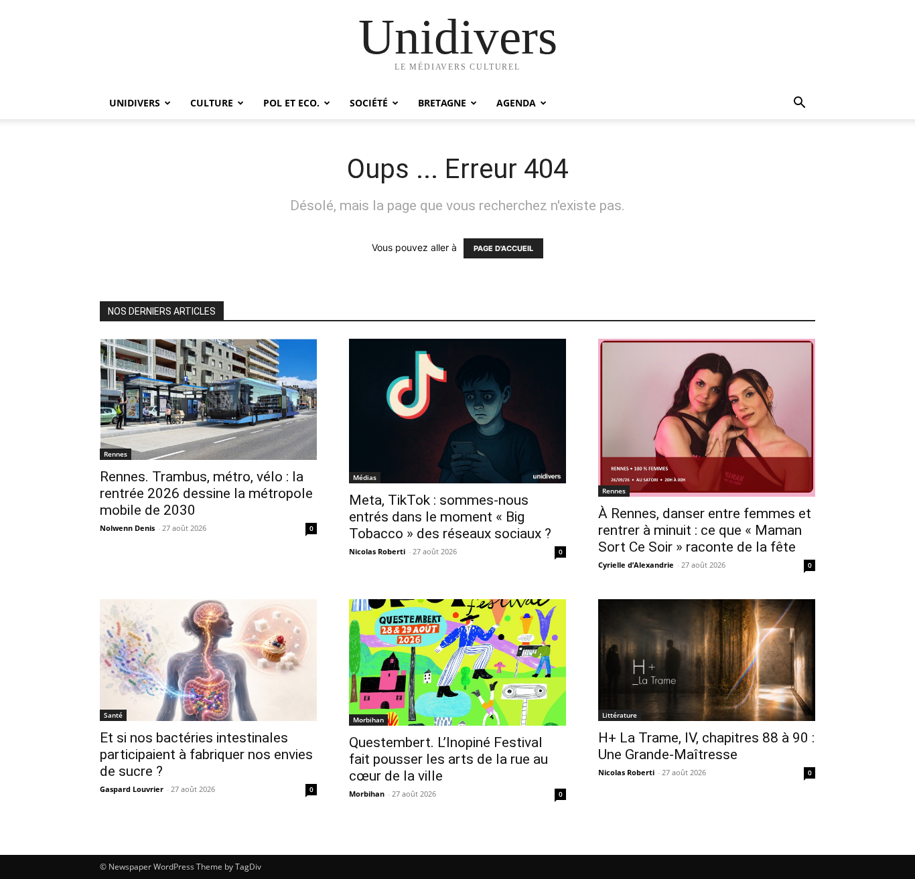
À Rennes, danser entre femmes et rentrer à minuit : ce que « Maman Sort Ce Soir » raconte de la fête (704, 530)
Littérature (619, 715)
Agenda (516, 102)
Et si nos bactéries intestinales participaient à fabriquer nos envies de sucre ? (206, 754)
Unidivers (134, 102)
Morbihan (368, 719)
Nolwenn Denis (127, 528)
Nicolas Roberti (377, 551)
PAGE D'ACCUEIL (503, 248)
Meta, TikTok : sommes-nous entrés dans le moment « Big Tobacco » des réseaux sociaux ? (450, 517)
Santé (113, 715)
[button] (799, 104)
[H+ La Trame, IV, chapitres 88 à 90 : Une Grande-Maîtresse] (706, 660)
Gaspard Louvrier (131, 789)
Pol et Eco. (291, 102)
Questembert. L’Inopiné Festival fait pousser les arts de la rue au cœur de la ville (448, 759)
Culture (211, 102)
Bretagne (442, 102)
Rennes (115, 454)
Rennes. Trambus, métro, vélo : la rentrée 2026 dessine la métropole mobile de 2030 (206, 493)
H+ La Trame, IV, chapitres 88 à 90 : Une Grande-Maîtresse (706, 746)
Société (369, 102)
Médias (364, 477)
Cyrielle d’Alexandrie (636, 565)
